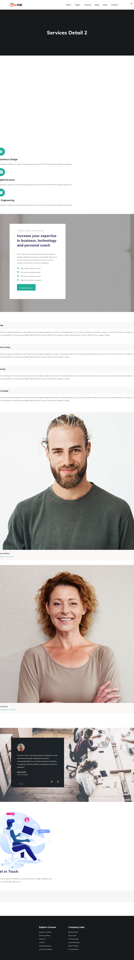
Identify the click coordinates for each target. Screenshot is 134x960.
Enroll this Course (26, 288)
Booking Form (73, 932)
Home (68, 5)
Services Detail (73, 939)
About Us (42, 939)
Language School (45, 946)
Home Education (74, 942)
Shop (105, 5)
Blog (97, 5)
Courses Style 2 (73, 949)
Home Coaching (44, 935)
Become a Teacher (45, 932)
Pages (77, 5)
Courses (87, 5)
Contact (114, 5)
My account (72, 935)
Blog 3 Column (73, 946)
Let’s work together (45, 949)
